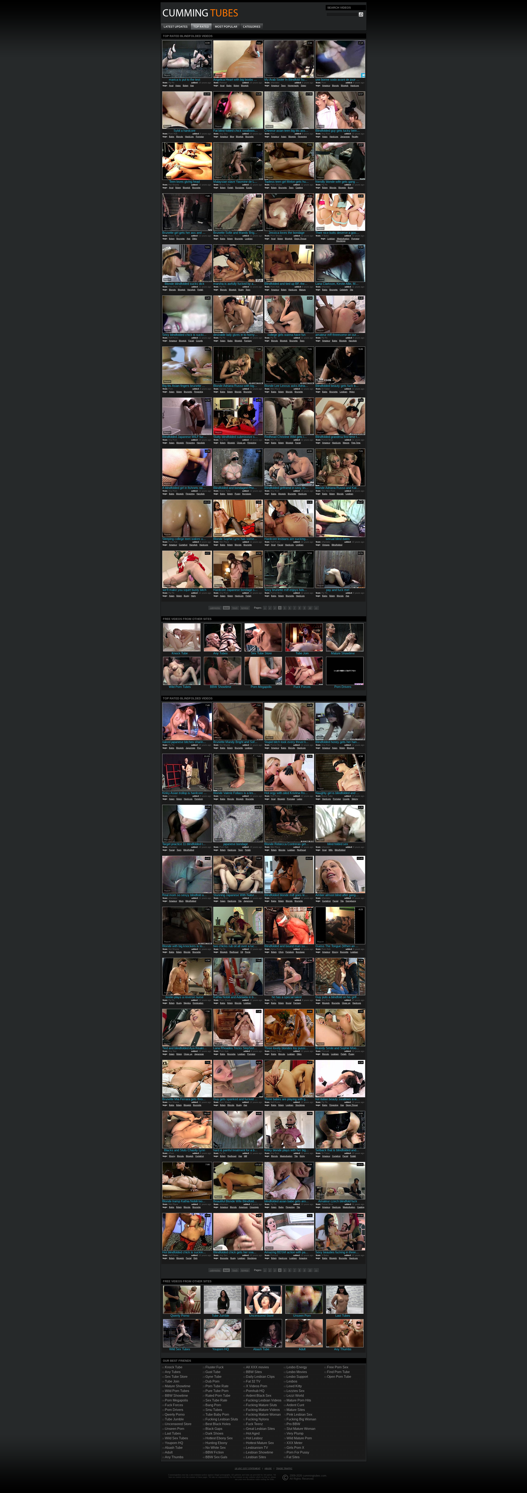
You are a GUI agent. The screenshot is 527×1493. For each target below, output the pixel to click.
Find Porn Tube (338, 1372)
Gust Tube (212, 1372)
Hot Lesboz (254, 1438)
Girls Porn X (295, 1447)
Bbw (232, 136)
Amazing (303, 1258)
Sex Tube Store (176, 1376)
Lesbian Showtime (259, 1452)
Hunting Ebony (216, 1443)
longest (244, 608)
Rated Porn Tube (217, 1395)
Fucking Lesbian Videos (263, 1400)
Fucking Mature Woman (263, 1414)
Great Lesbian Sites (260, 1428)
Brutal (288, 1003)
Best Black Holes (218, 1424)
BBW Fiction (214, 1452)
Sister (303, 85)
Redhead (301, 850)
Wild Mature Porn (299, 1438)
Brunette (249, 136)
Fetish (230, 187)
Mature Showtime (177, 1386)
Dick (195, 1258)
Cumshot (183, 545)
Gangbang (351, 901)
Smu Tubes (213, 1410)
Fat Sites (293, 1457)
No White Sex (215, 1447)
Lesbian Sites (256, 1457)
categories (215, 608)
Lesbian (249, 238)
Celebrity (344, 289)
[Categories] (251, 26)
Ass (192, 85)
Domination (198, 1003)
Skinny (355, 799)
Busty (350, 187)
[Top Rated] (201, 26)
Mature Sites (296, 1410)
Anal (171, 85)
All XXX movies (257, 1367)
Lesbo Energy (297, 1367)
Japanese (345, 136)
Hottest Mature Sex (260, 1443)
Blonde (335, 85)
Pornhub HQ (255, 1391)
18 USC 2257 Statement (247, 1468)
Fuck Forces (174, 1405)
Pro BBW (293, 1424)
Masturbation (343, 238)
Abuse (268, 1468)
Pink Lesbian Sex (299, 1414)
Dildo (194, 238)
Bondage (239, 187)
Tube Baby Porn (217, 1414)
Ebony (335, 952)
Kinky (302, 1156)
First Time (355, 443)
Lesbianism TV (257, 1447)
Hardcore (354, 85)
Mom (181, 901)
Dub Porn (212, 1381)
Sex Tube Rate (216, 1400)
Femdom (199, 799)
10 (310, 608)
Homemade (293, 85)
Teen (283, 85)
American (243, 1207)
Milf (245, 1156)
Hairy (193, 596)
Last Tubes (173, 1433)
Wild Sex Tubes (176, 1438)
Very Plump (295, 1433)
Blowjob (244, 85)
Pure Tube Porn (217, 1391)
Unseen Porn (174, 1428)
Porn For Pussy (298, 1452)
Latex (299, 799)
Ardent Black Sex (258, 1395)
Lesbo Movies (297, 1372)
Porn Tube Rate (217, 1386)
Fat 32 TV (253, 1381)
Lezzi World (295, 1395)
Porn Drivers (174, 1410)
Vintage (326, 545)
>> (316, 608)
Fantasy (248, 341)
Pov (199, 748)
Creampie (254, 1207)
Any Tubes (173, 1372)
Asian (178, 85)
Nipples (187, 1003)
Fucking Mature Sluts (261, 1405)
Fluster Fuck (214, 1367)
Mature (302, 289)
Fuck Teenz (254, 1424)
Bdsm (185, 85)
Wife (331, 850)
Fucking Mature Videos (263, 1410)
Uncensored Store (178, 1424)
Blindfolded (337, 545)
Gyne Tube (213, 1376)
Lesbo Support (297, 1376)
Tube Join (172, 1381)
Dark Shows (214, 1433)
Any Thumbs (174, 1457)
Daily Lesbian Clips (260, 1376)
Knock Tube (173, 1367)
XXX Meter (294, 1443)
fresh (235, 608)
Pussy (237, 494)
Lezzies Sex (295, 1391)
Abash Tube (174, 1447)
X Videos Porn (256, 1386)
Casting (299, 187)
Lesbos (292, 1381)
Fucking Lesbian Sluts (221, 1419)
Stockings (340, 241)
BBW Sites (254, 1372)
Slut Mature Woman (301, 1428)
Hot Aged (253, 1433)
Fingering (302, 136)
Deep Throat (300, 238)
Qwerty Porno (175, 1414)
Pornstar (200, 136)
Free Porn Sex (337, 1367)
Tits (351, 289)
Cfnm (281, 952)
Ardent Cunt (295, 1405)
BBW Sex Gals (216, 1457)
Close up (241, 443)
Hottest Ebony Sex (219, 1438)
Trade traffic (284, 1468)
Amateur (275, 85)
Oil (241, 952)
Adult (169, 1452)
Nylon (352, 392)
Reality (355, 136)
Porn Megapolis (176, 1400)
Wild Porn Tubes (177, 1391)
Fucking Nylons (257, 1419)
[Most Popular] (226, 26)
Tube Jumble (174, 1419)
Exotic (249, 187)
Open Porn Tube (339, 1376)
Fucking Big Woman (301, 1419)
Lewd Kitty (294, 1386)
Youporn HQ (174, 1443)
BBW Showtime (176, 1395)
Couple (199, 341)
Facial (191, 341)
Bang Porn (213, 1405)
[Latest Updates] (175, 26)
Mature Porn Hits (299, 1400)
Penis (247, 952)
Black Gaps (213, 1428)
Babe (229, 85)
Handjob (191, 289)
